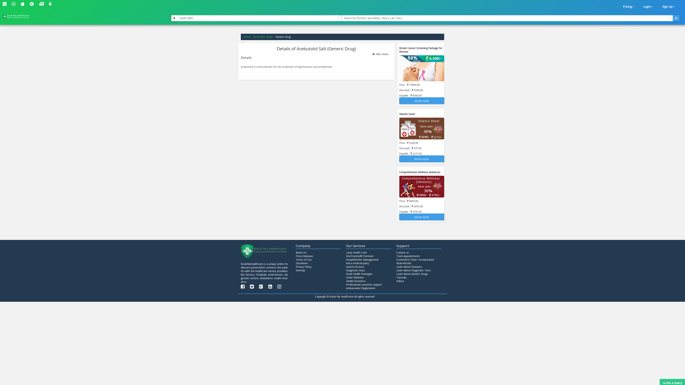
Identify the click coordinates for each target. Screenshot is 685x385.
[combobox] (259, 18)
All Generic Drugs (263, 36)
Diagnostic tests (355, 270)
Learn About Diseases (409, 266)
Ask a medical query (357, 263)
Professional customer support (364, 284)
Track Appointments (408, 256)
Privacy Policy (303, 266)
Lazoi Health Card (356, 252)
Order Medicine (355, 277)
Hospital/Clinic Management (362, 259)
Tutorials (401, 277)
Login (647, 7)
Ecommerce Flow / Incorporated (415, 259)
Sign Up (667, 7)
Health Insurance (356, 281)
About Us (301, 252)
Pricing (627, 7)
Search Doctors (355, 266)
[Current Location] (174, 18)
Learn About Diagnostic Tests (413, 270)
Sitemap (300, 270)
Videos (400, 281)
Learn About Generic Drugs (412, 274)
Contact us (402, 252)
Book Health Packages (359, 274)
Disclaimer (302, 263)
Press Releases (304, 256)
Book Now (422, 101)
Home (247, 36)
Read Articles (403, 263)
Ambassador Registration (360, 288)
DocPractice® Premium (360, 256)
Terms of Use (304, 259)
